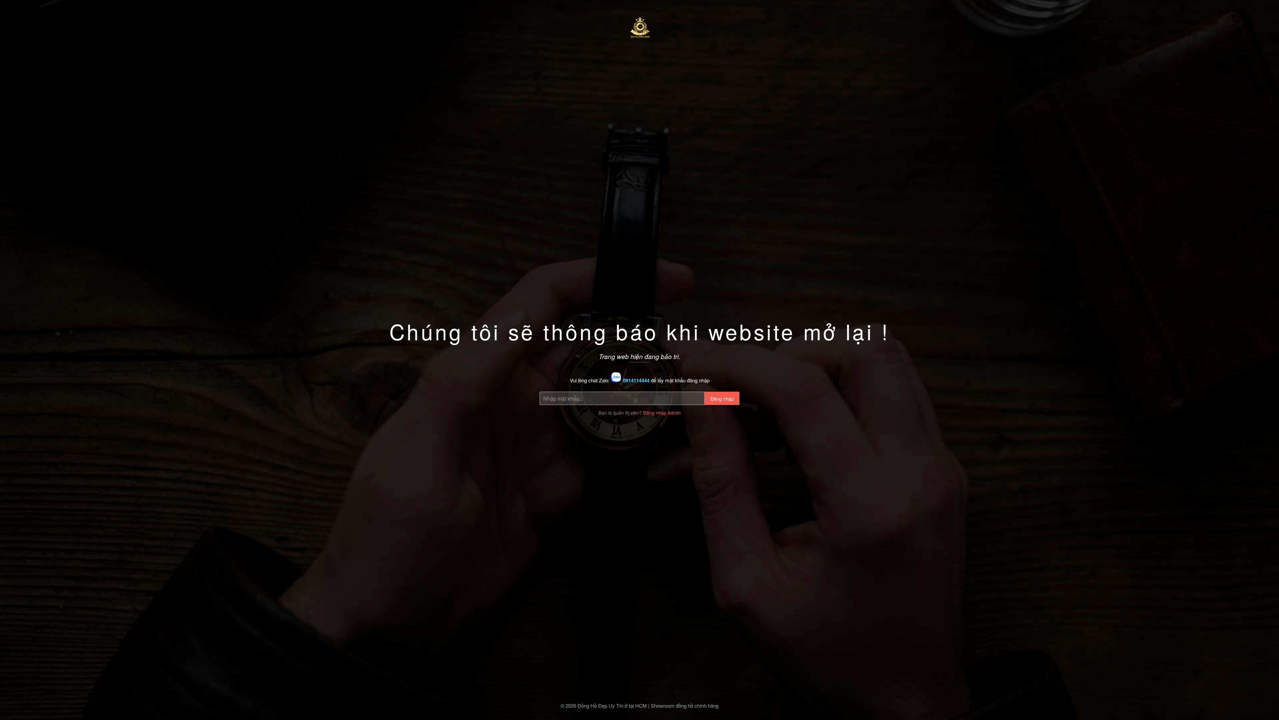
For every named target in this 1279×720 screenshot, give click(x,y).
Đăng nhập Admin (662, 412)
